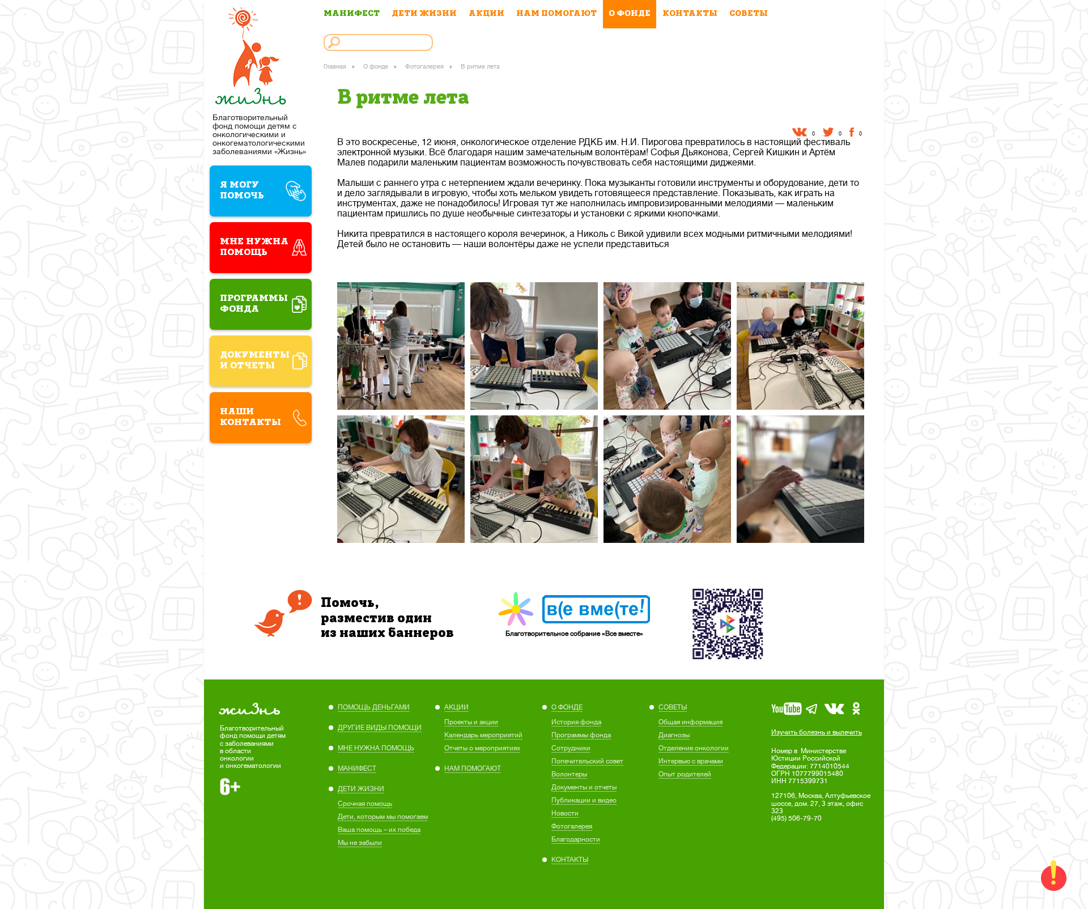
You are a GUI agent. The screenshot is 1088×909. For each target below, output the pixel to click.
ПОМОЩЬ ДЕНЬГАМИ (374, 707)
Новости (565, 813)
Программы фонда (581, 735)
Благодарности (575, 839)
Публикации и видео (584, 800)
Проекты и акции (471, 722)
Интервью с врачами (690, 761)
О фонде (375, 66)
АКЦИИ (486, 14)
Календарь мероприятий (483, 735)
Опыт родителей (684, 774)
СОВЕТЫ (748, 14)
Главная (335, 66)
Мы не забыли (360, 843)
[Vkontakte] (799, 132)
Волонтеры (569, 774)
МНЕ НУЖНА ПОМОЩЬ (376, 748)
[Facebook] (851, 132)
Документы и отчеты (584, 787)
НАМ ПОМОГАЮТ (556, 14)
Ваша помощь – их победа (379, 830)
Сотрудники (570, 748)
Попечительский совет (587, 761)
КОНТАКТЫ (689, 14)
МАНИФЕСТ (352, 14)
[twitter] (828, 132)
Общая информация (690, 722)
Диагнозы (674, 735)
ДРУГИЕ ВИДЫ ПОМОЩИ (380, 728)
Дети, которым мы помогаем (383, 817)
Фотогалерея (424, 66)
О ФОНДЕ (630, 14)
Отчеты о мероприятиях (482, 748)
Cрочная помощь (365, 804)
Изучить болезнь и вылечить (816, 732)
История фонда (576, 722)
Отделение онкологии (693, 748)
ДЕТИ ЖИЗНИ (424, 14)
